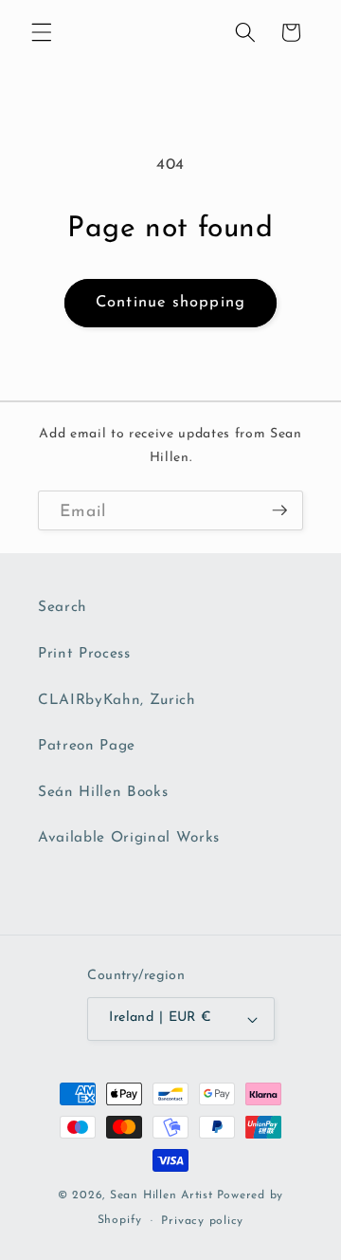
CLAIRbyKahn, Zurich (117, 700)
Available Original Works (129, 837)
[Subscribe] (279, 511)
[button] (41, 32)
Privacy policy (202, 1221)
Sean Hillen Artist (161, 1195)
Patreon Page (86, 745)
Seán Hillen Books (103, 792)
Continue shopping (170, 302)
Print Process (84, 653)
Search (62, 607)
